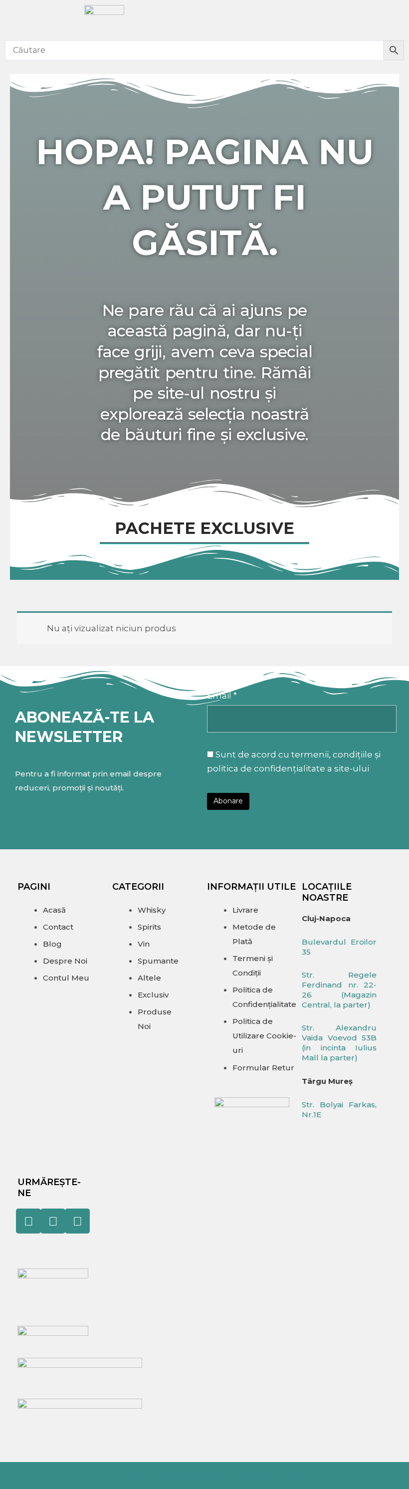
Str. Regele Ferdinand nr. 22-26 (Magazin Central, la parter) (339, 989)
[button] (322, 17)
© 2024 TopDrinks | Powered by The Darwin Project (205, 1473)
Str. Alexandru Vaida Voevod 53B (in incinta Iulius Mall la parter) (339, 1042)
